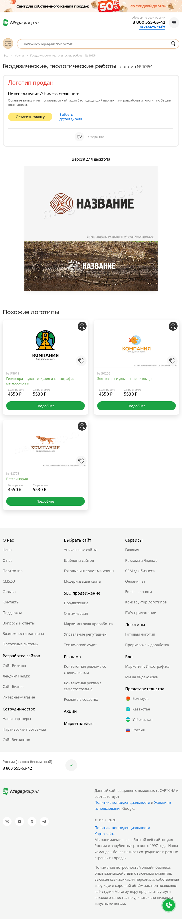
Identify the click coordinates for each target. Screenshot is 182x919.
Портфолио (13, 570)
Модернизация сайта (82, 581)
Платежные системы (20, 644)
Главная (132, 549)
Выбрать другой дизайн (70, 116)
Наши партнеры (17, 718)
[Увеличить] (82, 326)
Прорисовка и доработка (147, 644)
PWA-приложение (140, 612)
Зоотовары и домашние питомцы (124, 378)
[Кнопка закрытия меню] (178, 3)
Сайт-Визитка (14, 665)
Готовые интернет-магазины (89, 570)
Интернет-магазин (19, 697)
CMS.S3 (9, 581)
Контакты (11, 602)
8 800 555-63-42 (149, 22)
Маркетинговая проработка (88, 623)
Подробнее (45, 406)
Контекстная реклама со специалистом (85, 669)
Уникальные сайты (80, 549)
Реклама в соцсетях (81, 699)
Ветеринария (17, 478)
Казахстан (141, 709)
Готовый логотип (140, 634)
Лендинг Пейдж (16, 676)
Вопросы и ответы (19, 623)
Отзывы (9, 591)
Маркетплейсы (78, 723)
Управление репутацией (85, 634)
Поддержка (12, 612)
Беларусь (140, 698)
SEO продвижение (82, 593)
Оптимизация (76, 613)
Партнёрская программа (24, 729)
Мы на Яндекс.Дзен (141, 677)
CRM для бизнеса (140, 570)
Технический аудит (80, 644)
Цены (7, 549)
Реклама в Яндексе (141, 560)
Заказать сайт (152, 27)
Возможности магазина (23, 633)
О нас (7, 560)
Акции (70, 711)
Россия (139, 730)
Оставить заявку (30, 116)
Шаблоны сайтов (79, 560)
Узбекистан (142, 719)
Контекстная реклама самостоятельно (82, 686)
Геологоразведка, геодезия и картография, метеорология (40, 380)
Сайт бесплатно (16, 739)
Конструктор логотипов (146, 602)
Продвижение (76, 603)
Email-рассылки (138, 591)
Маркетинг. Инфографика (147, 666)
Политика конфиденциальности (122, 827)
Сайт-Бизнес (13, 686)
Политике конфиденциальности (122, 802)
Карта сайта (105, 833)
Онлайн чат (135, 581)
